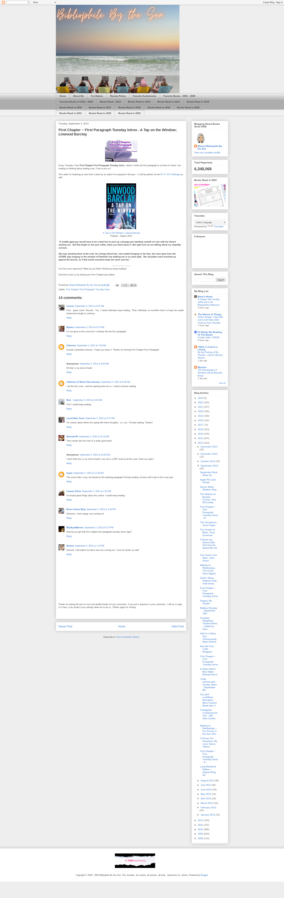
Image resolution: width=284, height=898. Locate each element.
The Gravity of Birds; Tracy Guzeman (207, 532)
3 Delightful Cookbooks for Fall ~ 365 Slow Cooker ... (209, 715)
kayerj (69, 473)
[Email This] (122, 285)
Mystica (70, 327)
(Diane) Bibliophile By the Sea (210, 147)
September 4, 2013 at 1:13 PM (89, 546)
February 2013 (208, 807)
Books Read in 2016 (70, 107)
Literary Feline (73, 491)
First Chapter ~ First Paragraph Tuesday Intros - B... (209, 512)
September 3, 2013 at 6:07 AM (89, 306)
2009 (201, 833)
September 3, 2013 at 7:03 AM (91, 345)
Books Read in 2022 (100, 113)
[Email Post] (116, 285)
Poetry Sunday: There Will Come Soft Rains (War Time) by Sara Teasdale (210, 320)
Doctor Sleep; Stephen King (208, 488)
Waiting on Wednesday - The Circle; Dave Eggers (208, 569)
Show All (222, 383)
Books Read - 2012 (110, 101)
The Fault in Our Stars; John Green (208, 558)
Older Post (177, 626)
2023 (201, 398)
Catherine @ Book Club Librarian (83, 382)
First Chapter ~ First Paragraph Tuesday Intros (209, 592)
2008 (201, 838)
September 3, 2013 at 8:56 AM (115, 382)
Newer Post (65, 626)
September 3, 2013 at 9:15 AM (87, 400)
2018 (201, 420)
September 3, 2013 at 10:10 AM (94, 436)
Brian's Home (205, 296)
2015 (201, 433)
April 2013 (206, 798)
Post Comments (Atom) (128, 637)
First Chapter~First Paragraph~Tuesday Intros (88, 289)
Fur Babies (97, 96)
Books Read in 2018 (129, 107)
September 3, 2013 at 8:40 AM (94, 363)
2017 (201, 424)
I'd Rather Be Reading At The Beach (210, 333)
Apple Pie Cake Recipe (208, 481)
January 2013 (208, 814)
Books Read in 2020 (188, 107)
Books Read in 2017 (100, 107)
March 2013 (207, 803)
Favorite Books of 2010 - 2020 (76, 101)
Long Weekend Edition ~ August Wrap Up (208, 770)
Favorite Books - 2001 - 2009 (179, 96)
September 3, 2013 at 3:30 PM (101, 509)
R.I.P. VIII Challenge (170, 174)
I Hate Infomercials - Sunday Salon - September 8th (208, 684)
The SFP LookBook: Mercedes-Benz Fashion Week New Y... (208, 700)
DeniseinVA (72, 436)
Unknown (71, 345)
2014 (201, 438)
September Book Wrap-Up (208, 473)
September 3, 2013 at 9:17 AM (100, 418)
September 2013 (209, 465)
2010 (201, 829)
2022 (201, 402)
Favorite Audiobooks (144, 96)
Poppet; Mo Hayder (206, 602)
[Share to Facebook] (132, 285)
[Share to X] (129, 285)
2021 (201, 407)
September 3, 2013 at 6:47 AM (89, 327)
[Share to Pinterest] (135, 285)
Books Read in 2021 (70, 113)
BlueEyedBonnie (74, 527)
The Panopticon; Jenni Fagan (208, 523)
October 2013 (208, 461)
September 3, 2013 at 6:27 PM (98, 527)
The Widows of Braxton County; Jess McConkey (208, 498)
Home (62, 96)
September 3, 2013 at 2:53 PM (96, 491)
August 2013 (207, 780)
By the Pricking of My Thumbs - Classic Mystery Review (210, 355)
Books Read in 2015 (198, 101)
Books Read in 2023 (129, 113)
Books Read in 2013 (139, 101)
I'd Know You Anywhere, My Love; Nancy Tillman (208, 742)
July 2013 (206, 785)
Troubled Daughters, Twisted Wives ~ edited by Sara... (208, 623)
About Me (78, 96)
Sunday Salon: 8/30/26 (208, 337)
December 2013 (209, 446)
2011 (200, 825)
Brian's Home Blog (75, 509)
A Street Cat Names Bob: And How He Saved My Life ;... (208, 545)
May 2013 (206, 794)
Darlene (70, 546)
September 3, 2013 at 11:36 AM (88, 473)
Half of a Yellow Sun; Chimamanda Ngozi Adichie (208, 637)
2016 (201, 429)
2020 (201, 411)
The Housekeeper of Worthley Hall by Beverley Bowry (210, 373)
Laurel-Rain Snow (75, 418)
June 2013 (206, 789)
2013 (201, 443)
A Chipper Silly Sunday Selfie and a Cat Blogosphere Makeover (209, 302)
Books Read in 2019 (159, 107)
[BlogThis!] (126, 285)
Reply (69, 317)
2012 (201, 820)
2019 (201, 416)
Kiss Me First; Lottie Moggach (207, 649)
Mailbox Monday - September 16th (208, 611)
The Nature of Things (210, 314)
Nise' (69, 400)
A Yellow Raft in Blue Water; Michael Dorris (208, 672)
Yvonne (70, 306)
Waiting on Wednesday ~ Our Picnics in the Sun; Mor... (209, 729)
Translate (219, 226)
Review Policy (118, 96)
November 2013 (209, 454)
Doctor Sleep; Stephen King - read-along (209, 581)
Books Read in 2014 (168, 101)
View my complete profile (207, 152)
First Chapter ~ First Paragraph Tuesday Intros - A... (209, 756)
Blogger (204, 875)
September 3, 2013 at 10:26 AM (95, 455)
